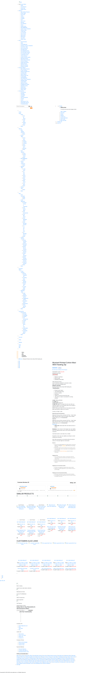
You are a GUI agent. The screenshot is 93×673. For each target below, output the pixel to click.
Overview (62, 112)
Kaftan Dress (23, 26)
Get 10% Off (2, 580)
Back (24, 124)
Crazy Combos (24, 70)
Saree (22, 15)
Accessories (21, 90)
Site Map (18, 664)
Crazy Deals (23, 4)
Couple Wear (23, 76)
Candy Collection (66, 659)
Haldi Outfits (23, 81)
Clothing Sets (23, 72)
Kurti (22, 19)
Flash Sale (23, 8)
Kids (20, 40)
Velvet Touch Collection (26, 28)
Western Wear (24, 30)
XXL (21, 525)
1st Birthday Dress (24, 54)
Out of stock (55, 374)
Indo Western (23, 23)
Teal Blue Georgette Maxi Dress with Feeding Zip (62, 528)
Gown (22, 24)
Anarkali (22, 17)
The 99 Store (23, 6)
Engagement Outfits (25, 84)
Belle (22, 43)
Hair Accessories (24, 97)
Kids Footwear (24, 41)
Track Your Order (22, 635)
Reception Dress (24, 85)
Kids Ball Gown (24, 49)
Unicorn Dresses (24, 61)
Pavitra (52, 486)
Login (31, 108)
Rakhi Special (23, 74)
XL (24, 524)
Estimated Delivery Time (24, 651)
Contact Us (63, 116)
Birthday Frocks (30, 663)
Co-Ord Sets (23, 32)
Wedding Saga (24, 80)
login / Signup (63, 111)
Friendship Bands (24, 103)
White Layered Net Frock (58, 568)
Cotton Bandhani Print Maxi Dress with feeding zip (21, 531)
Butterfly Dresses (24, 65)
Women (20, 10)
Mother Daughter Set (25, 71)
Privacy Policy (22, 643)
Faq (19, 629)
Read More (54, 424)
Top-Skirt (23, 37)
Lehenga (22, 18)
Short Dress (23, 34)
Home (21, 359)
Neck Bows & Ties (24, 101)
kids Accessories (24, 48)
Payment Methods (22, 649)
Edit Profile (63, 119)
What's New (23, 39)
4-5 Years (24, 563)
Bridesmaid (23, 87)
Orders (62, 114)
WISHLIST (23, 522)
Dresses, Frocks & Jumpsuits (27, 45)
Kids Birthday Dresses (25, 52)
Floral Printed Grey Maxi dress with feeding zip (41, 531)
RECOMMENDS (24, 27)
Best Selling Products (25, 12)
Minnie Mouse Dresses (25, 59)
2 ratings (59, 367)
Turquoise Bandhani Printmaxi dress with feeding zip (31, 531)
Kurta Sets (23, 14)
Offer (22, 5)
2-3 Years (26, 562)
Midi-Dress (23, 36)
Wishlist (62, 115)
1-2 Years (21, 562)
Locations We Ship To (23, 650)
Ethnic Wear (23, 13)
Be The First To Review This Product (59, 369)
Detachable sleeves (25, 102)
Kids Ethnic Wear (24, 46)
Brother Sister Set (24, 75)
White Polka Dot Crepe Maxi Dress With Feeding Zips (72, 528)
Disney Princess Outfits (25, 57)
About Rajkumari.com (23, 625)
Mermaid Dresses (24, 58)
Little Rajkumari (24, 44)
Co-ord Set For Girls (25, 53)
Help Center (21, 633)
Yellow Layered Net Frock (70, 568)
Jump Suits (23, 31)
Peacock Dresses (24, 66)
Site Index (21, 628)
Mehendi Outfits (24, 83)
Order (20, 339)
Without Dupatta (46, 663)
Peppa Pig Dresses (25, 62)
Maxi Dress (23, 35)
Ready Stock (23, 9)
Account (20, 337)
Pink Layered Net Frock (46, 568)
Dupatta (22, 96)
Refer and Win (63, 120)
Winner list (21, 636)
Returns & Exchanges (23, 642)
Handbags (23, 94)
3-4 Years (19, 563)
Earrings (22, 93)
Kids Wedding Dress (25, 50)
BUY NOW (19, 522)
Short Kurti (23, 21)
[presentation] (17, 538)
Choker (22, 98)
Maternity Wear (46, 662)
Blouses (22, 22)
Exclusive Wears (22, 67)
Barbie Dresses (24, 63)
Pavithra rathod (24, 486)
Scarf (22, 100)
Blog (20, 627)
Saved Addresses (64, 117)
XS (20, 524)
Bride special (23, 88)
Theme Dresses (24, 56)
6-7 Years (24, 565)
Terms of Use (21, 644)
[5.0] (31, 512)
